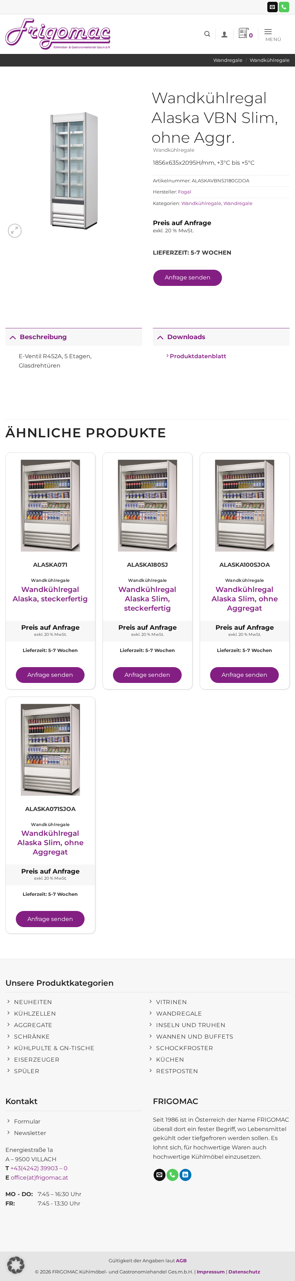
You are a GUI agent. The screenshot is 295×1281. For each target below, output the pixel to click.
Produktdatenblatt (197, 356)
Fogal (184, 192)
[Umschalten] (12, 337)
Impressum (211, 1272)
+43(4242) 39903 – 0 (39, 1168)
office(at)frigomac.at (39, 1177)
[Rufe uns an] (284, 7)
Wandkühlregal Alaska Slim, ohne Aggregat (245, 598)
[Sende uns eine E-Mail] (272, 7)
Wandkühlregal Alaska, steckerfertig (50, 594)
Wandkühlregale (270, 60)
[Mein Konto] (224, 34)
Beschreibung (43, 337)
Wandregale (227, 60)
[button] (207, 34)
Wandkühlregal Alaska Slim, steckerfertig (147, 598)
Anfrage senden (187, 277)
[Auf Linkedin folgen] (185, 1175)
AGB (181, 1260)
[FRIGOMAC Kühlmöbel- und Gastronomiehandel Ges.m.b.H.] (59, 34)
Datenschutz (244, 1272)
